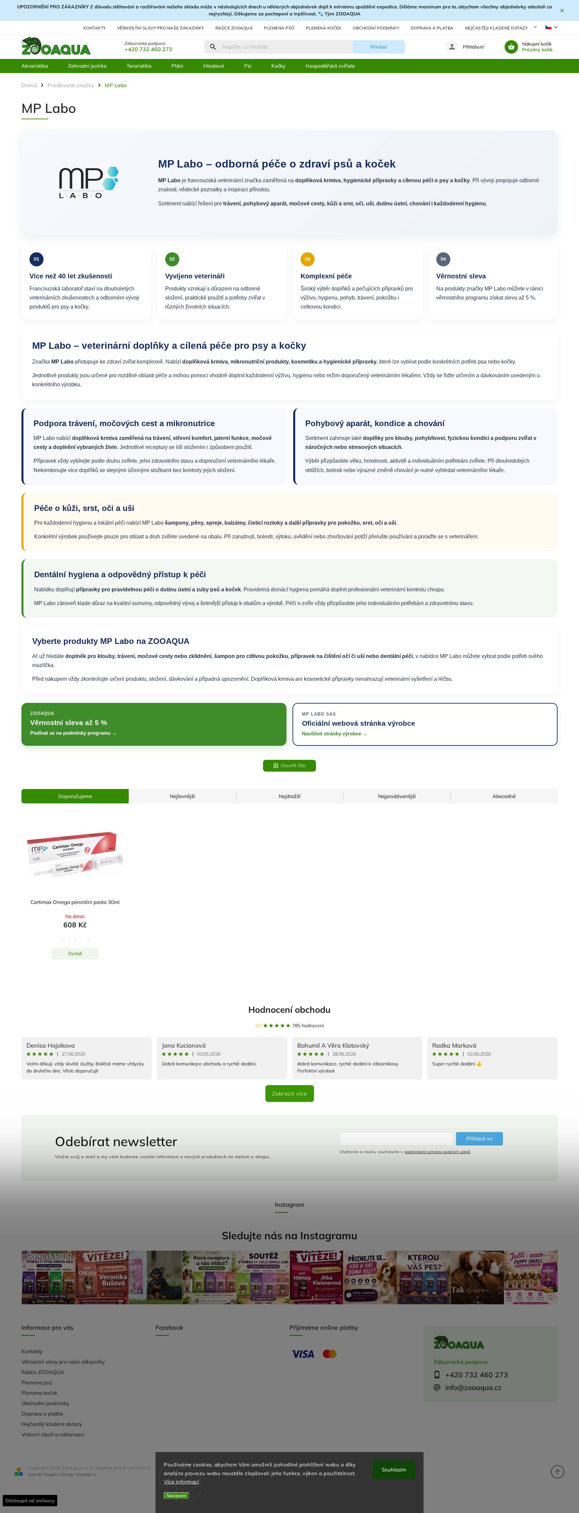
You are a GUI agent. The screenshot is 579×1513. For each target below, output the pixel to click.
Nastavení (176, 1495)
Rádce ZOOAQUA (234, 27)
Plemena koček (324, 27)
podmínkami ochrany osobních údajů (437, 1151)
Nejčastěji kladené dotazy (496, 27)
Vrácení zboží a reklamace (52, 1434)
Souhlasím (394, 1469)
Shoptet (51, 1474)
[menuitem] (39, 66)
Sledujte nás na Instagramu (289, 1235)
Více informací (181, 1481)
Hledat (378, 47)
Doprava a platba (432, 27)
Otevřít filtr (293, 766)
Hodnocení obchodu (289, 1009)
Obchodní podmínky (376, 27)
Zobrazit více (289, 1093)
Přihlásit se (479, 1138)
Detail (75, 953)
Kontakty (94, 27)
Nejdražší (290, 796)
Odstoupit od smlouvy (30, 1501)
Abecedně (504, 796)
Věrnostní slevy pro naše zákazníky (160, 27)
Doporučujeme (75, 796)
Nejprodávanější (397, 796)
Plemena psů (279, 27)
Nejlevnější (182, 796)
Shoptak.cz (86, 1474)
